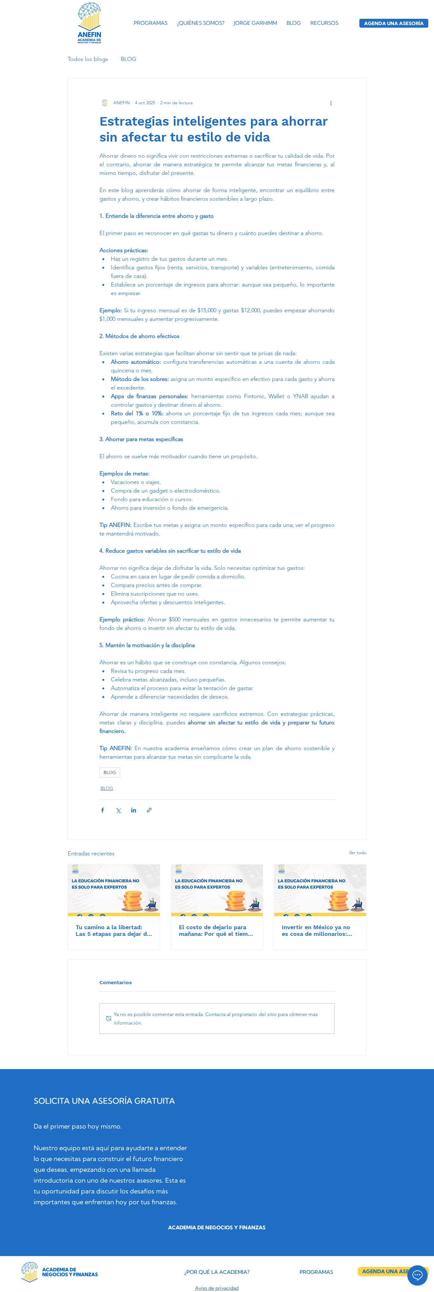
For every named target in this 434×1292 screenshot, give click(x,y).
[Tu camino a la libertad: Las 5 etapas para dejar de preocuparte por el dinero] (114, 890)
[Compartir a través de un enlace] (149, 810)
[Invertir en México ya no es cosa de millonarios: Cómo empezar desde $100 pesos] (320, 890)
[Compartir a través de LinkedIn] (134, 810)
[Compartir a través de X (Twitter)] (118, 810)
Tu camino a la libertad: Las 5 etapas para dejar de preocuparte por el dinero (113, 930)
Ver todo (357, 852)
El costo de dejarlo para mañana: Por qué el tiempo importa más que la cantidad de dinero (217, 930)
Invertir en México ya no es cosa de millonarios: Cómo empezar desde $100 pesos (319, 930)
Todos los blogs (88, 59)
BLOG (128, 59)
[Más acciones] (331, 103)
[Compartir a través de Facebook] (102, 810)
